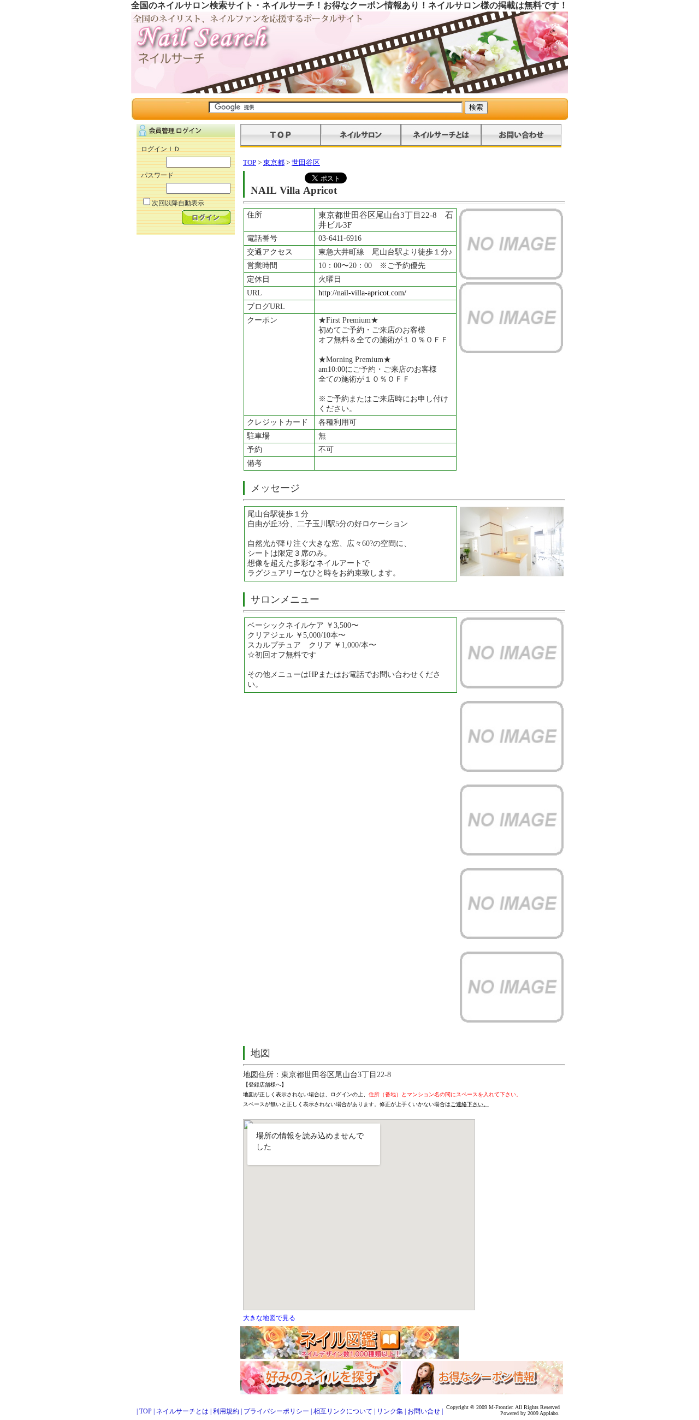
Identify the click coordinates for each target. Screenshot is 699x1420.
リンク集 (390, 1411)
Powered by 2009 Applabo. (530, 1413)
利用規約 (226, 1411)
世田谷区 (306, 162)
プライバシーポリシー (276, 1411)
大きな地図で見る (269, 1318)
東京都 (274, 162)
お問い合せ (423, 1411)
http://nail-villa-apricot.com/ (362, 293)
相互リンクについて (342, 1411)
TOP (249, 162)
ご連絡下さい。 (470, 1104)
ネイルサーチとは (182, 1411)
